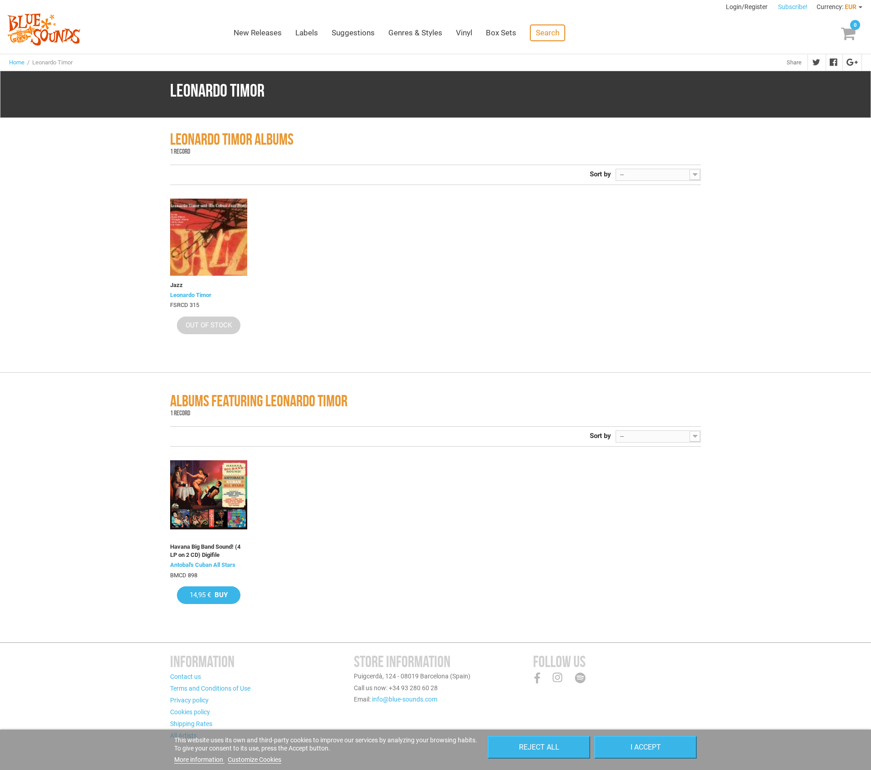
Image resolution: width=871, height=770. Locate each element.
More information (199, 759)
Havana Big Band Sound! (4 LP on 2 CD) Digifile (205, 550)
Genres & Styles (415, 32)
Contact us (185, 676)
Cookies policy (190, 712)
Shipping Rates (191, 723)
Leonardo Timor (190, 295)
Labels (306, 32)
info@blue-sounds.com (404, 699)
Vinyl (464, 32)
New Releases (258, 32)
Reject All (539, 747)
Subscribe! (792, 6)
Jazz (176, 285)
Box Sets (501, 32)
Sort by (600, 174)
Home (16, 62)
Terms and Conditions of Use (210, 688)
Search (547, 32)
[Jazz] (208, 237)
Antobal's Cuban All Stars (202, 564)
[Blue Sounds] (44, 29)
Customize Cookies (254, 759)
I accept (646, 747)
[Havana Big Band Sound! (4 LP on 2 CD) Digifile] (208, 498)
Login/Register (747, 6)
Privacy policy (189, 700)
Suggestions (353, 32)
